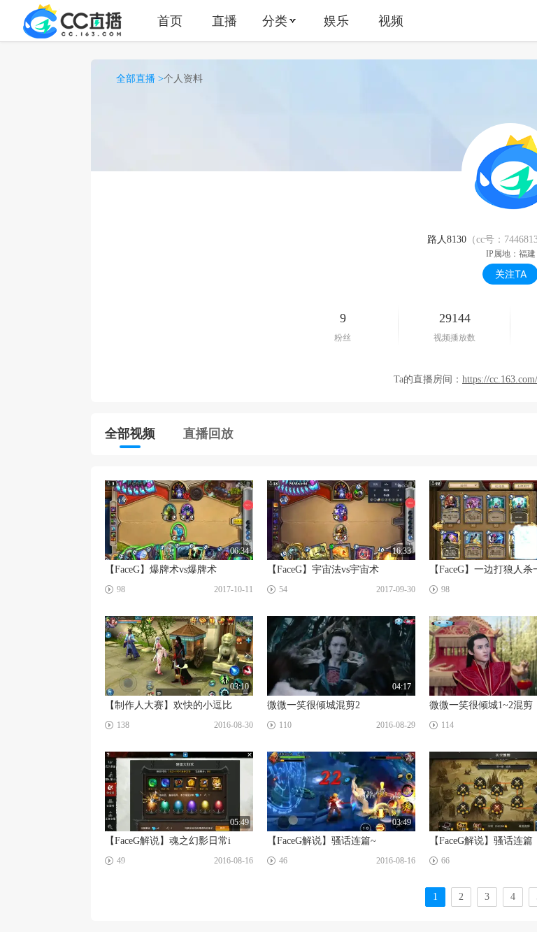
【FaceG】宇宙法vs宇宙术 (323, 569)
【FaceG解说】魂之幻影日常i (168, 841)
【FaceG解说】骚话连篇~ (321, 841)
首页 (169, 20)
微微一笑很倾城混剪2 (313, 705)
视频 (390, 20)
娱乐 (336, 20)
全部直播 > (140, 78)
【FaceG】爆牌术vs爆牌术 (161, 569)
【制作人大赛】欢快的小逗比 (168, 705)
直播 (224, 20)
